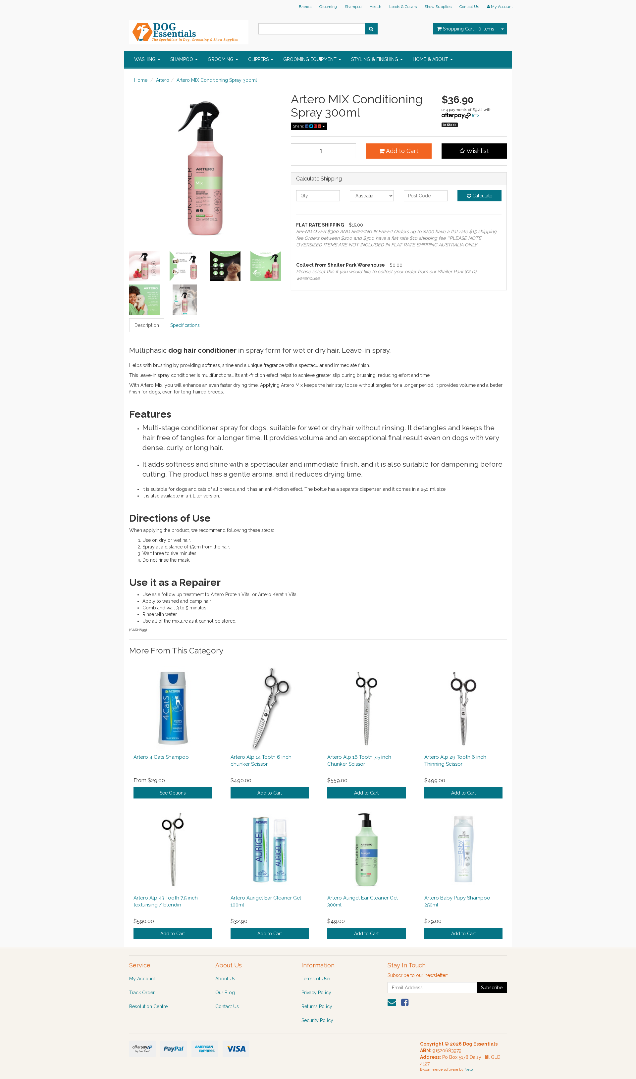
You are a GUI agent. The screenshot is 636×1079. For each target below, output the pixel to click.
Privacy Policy (316, 992)
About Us (225, 978)
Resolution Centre (148, 1006)
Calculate (481, 195)
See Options (173, 793)
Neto (468, 1069)
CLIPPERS (259, 59)
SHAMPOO (182, 59)
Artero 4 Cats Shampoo (161, 757)
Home (140, 80)
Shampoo (353, 6)
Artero (162, 80)
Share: (299, 126)
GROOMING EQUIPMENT (310, 59)
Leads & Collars (403, 6)
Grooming (328, 6)
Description (146, 325)
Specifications (185, 325)
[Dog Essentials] (188, 30)
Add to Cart (401, 150)
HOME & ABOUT (431, 59)
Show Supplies (438, 6)
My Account (142, 978)
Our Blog (225, 992)
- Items (468, 28)
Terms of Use (315, 978)
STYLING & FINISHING (375, 59)
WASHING (145, 59)
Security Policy (317, 1020)
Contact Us (469, 6)
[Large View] (144, 266)
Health (375, 6)
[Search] (371, 28)
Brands (305, 6)
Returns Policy (316, 1006)
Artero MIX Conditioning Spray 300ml (217, 80)
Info (475, 115)
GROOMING (221, 59)
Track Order (142, 992)
